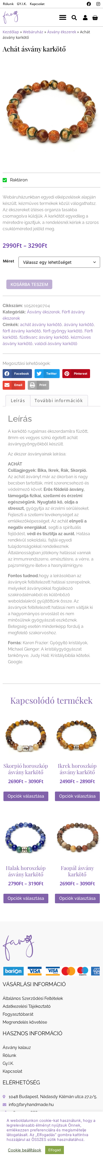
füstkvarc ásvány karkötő (44, 337)
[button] (63, 17)
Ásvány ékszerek (61, 31)
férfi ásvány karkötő (22, 330)
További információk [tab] (59, 400)
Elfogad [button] (54, 1150)
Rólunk (8, 4)
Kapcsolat (37, 4)
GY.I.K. (22, 4)
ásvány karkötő (79, 324)
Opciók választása (26, 796)
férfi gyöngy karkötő (62, 330)
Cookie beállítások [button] (24, 1150)
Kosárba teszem (29, 284)
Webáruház (33, 31)
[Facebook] (89, 4)
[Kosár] (95, 17)
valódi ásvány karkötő (56, 343)
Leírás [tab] (18, 400)
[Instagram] (98, 4)
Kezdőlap (11, 31)
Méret (8, 261)
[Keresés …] (74, 17)
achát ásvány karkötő (41, 324)
